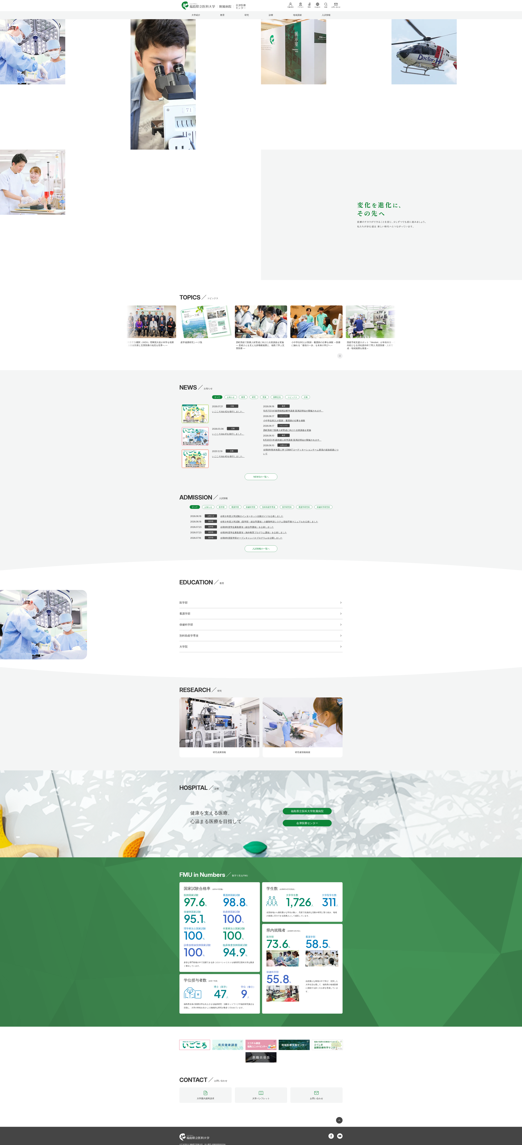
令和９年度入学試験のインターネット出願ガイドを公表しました (251, 516)
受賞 (264, 397)
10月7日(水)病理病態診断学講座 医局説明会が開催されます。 (293, 410)
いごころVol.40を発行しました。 (228, 456)
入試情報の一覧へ (261, 548)
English (317, 7)
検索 (325, 7)
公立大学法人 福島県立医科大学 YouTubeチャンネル (340, 1136)
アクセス (301, 7)
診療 (271, 15)
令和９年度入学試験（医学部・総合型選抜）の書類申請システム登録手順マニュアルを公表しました (269, 521)
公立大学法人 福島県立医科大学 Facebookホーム (331, 1136)
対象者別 (290, 7)
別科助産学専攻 (268, 507)
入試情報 (326, 15)
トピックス (292, 397)
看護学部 (235, 507)
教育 (222, 15)
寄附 (309, 7)
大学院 (183, 646)
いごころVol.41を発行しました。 (228, 434)
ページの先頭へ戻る (339, 1120)
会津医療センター (307, 823)
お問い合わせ (335, 7)
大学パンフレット (261, 1098)
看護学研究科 (304, 507)
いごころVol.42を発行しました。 (228, 411)
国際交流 (277, 397)
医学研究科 (287, 507)
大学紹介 (196, 15)
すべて (217, 397)
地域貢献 (297, 15)
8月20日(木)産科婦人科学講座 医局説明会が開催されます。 (292, 440)
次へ (335, 321)
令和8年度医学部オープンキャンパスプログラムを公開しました (251, 538)
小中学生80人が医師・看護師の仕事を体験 (284, 420)
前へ (186, 321)
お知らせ (230, 397)
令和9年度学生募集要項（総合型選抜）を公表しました (247, 527)
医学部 (222, 507)
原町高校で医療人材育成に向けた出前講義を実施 (287, 430)
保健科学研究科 (323, 507)
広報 (306, 397)
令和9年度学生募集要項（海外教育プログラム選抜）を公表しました (253, 532)
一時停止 (340, 356)
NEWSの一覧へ (261, 476)
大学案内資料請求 (205, 1098)
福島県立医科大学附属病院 (307, 811)
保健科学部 (250, 507)
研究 (247, 15)
